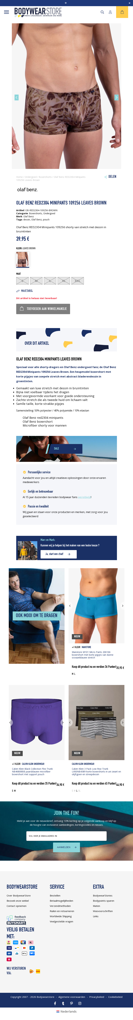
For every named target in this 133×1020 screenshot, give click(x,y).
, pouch (45, 219)
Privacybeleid (96, 996)
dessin (26, 219)
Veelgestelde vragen (61, 921)
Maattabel (27, 291)
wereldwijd (84, 497)
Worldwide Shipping (61, 916)
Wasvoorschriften (103, 911)
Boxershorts (45, 176)
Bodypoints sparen (103, 900)
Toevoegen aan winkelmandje (47, 309)
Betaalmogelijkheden (61, 900)
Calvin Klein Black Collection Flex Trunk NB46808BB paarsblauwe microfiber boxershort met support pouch (32, 771)
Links (95, 916)
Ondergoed (31, 176)
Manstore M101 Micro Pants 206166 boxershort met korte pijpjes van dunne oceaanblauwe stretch (92, 654)
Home (19, 176)
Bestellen (55, 895)
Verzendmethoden (60, 905)
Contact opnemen (16, 905)
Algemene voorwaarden (71, 996)
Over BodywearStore (19, 895)
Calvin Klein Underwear (33, 764)
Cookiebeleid (115, 996)
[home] (38, 16)
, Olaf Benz (36, 219)
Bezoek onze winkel (18, 900)
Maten (96, 905)
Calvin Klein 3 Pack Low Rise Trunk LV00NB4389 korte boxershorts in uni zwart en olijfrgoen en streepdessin (96, 771)
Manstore (86, 647)
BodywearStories (102, 895)
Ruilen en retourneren (62, 911)
